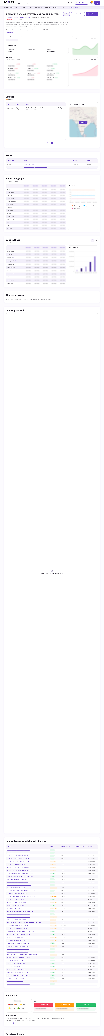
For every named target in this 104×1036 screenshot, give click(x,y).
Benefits (70, 3)
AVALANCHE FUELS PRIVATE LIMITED (16, 920)
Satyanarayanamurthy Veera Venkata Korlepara (35, 167)
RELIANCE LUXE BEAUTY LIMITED (15, 899)
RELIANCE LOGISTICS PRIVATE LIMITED (17, 928)
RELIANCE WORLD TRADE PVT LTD (16, 969)
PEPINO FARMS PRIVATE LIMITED (15, 960)
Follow (66, 14)
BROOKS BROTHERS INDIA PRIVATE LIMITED (18, 914)
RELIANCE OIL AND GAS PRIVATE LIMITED (18, 946)
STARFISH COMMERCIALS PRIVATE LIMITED (18, 975)
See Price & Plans (81, 3)
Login (97, 3)
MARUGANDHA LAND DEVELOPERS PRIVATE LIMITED (20, 931)
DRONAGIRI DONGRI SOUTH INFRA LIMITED (18, 853)
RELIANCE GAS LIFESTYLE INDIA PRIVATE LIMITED (20, 876)
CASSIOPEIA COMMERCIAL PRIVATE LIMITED (18, 917)
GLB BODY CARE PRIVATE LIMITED (16, 888)
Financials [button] (39, 8)
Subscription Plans (77, 14)
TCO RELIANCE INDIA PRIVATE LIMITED (17, 879)
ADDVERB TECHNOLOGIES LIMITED (16, 905)
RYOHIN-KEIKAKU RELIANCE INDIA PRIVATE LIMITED (20, 873)
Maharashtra (16, 17)
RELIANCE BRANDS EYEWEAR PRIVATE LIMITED (19, 885)
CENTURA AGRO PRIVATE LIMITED (16, 963)
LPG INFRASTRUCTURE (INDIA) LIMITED (17, 940)
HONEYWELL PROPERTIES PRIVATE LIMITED (18, 943)
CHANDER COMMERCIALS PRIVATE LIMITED (18, 984)
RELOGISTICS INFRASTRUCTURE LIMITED (17, 925)
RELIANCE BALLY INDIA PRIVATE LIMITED (17, 882)
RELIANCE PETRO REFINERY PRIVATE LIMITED (19, 870)
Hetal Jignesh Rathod (29, 164)
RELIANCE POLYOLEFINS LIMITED (15, 937)
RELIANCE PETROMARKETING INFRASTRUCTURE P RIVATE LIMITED (24, 923)
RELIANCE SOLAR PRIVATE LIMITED (16, 864)
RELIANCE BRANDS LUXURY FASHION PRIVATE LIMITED (21, 896)
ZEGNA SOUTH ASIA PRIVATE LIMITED (17, 893)
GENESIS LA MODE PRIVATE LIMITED (16, 908)
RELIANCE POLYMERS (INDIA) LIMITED (17, 902)
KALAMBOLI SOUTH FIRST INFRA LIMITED (18, 856)
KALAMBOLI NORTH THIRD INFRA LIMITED (18, 858)
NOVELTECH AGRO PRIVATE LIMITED (16, 966)
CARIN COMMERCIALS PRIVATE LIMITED (17, 952)
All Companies (9, 17)
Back (48, 142)
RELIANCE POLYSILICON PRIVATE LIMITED (18, 867)
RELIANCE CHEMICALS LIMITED (15, 981)
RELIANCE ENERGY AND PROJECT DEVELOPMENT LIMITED (22, 955)
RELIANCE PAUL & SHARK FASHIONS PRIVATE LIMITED (21, 890)
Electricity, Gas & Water (25, 17)
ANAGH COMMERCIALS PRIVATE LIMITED (17, 972)
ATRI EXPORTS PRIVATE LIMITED (15, 978)
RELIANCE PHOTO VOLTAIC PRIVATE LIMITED (18, 861)
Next (56, 142)
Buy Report (93, 14)
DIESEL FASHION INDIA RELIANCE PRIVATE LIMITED (20, 911)
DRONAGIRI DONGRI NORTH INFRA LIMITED (18, 850)
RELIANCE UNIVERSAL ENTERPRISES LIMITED (18, 934)
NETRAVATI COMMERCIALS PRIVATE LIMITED (18, 957)
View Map (83, 122)
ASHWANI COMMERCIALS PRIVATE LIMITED (18, 949)
